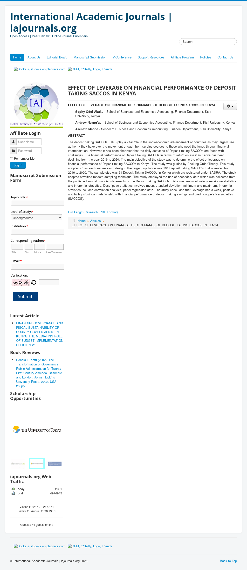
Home (17, 57)
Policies (205, 57)
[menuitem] (19, 463)
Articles (95, 220)
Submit (25, 296)
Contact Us (225, 57)
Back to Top (228, 560)
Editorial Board (57, 57)
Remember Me (24, 158)
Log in (18, 165)
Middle (37, 252)
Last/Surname (54, 252)
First (27, 252)
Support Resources (151, 57)
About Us (34, 57)
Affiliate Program (182, 57)
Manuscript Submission (90, 57)
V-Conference (122, 57)
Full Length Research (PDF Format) (93, 212)
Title (14, 252)
